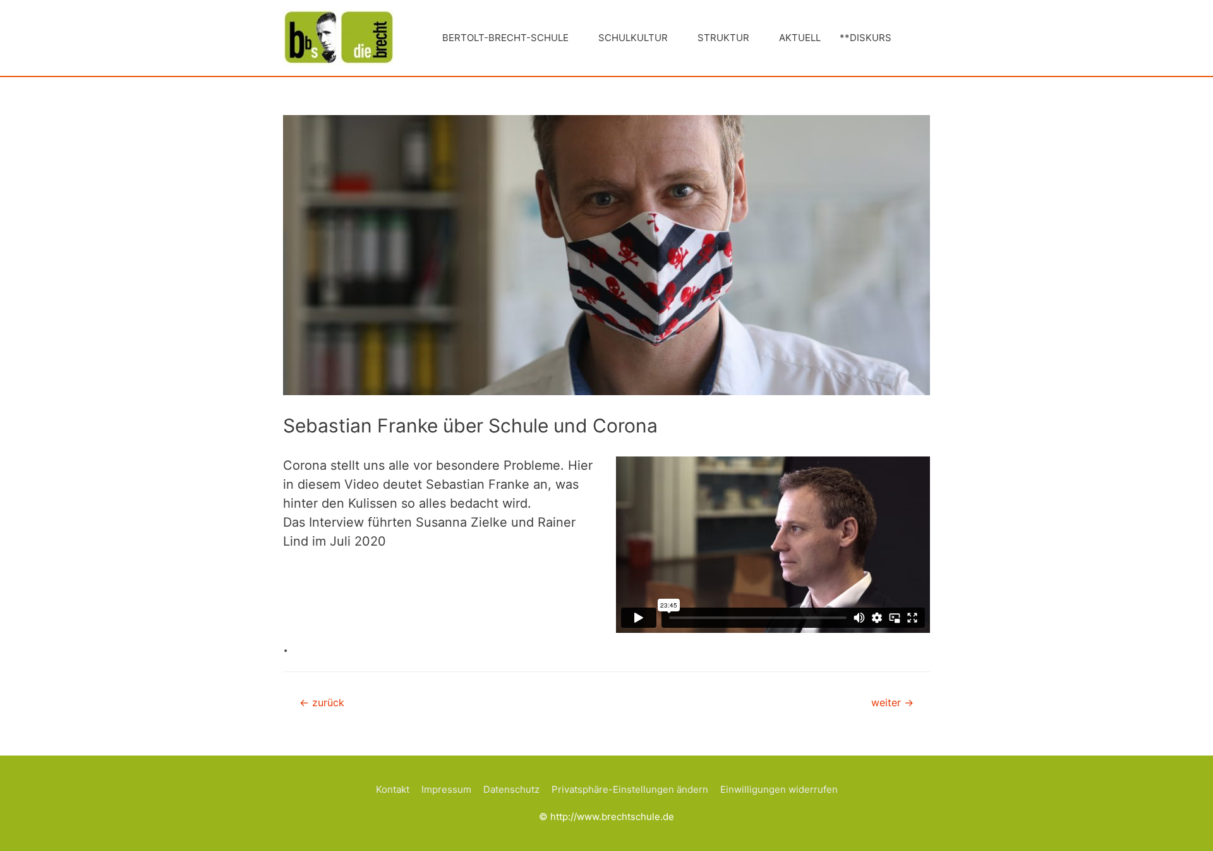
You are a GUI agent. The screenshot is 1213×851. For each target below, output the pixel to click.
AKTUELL (800, 38)
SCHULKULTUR (633, 38)
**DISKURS (865, 38)
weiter (892, 703)
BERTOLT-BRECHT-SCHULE (505, 38)
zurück (321, 703)
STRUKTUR (723, 38)
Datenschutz (511, 789)
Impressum (446, 789)
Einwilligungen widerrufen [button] (779, 789)
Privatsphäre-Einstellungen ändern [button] (630, 789)
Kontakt (392, 789)
